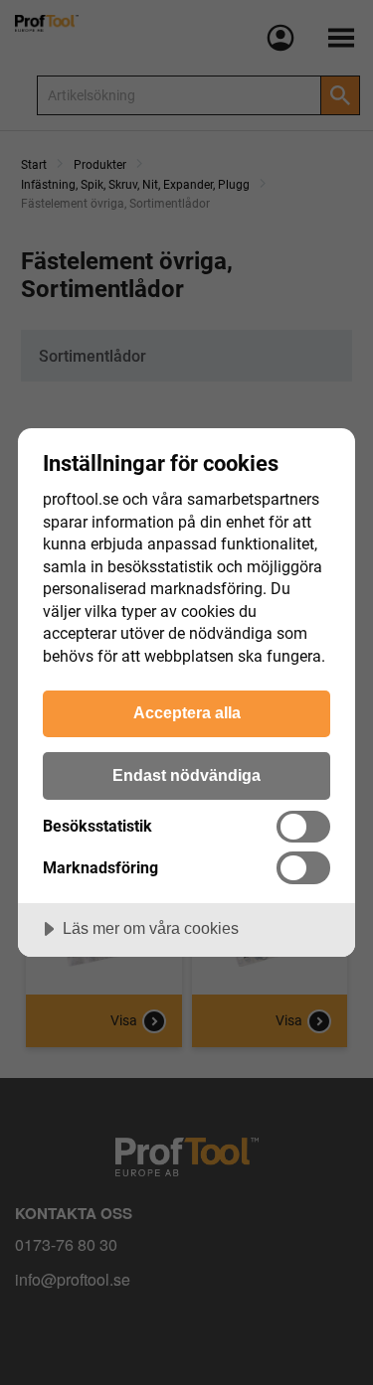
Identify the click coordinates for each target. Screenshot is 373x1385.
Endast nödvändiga (186, 775)
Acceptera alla (187, 712)
